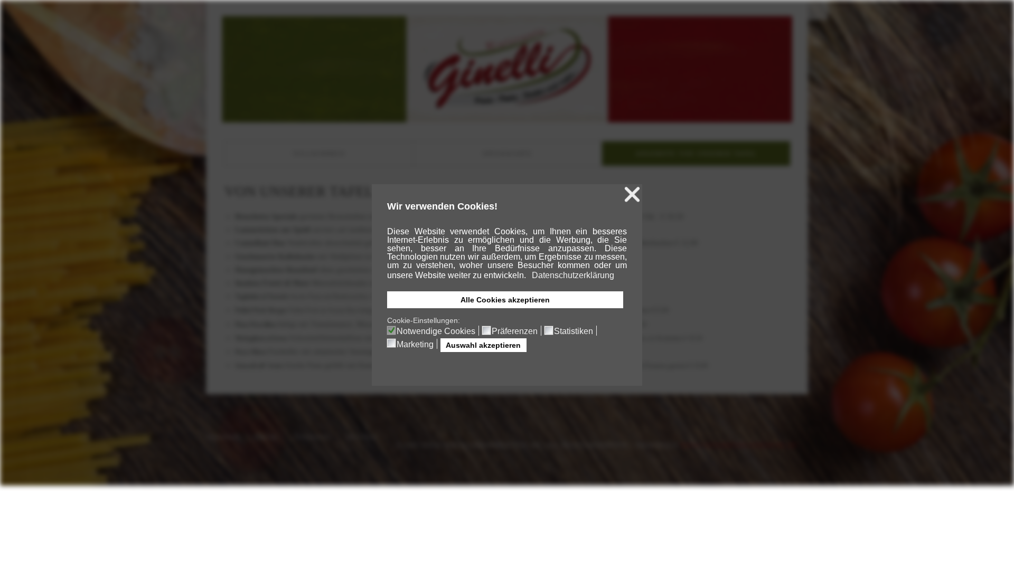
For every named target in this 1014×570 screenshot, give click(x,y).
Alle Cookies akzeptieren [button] (505, 300)
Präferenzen (515, 331)
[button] (527, 276)
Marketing (415, 344)
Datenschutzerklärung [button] (573, 275)
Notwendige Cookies (436, 331)
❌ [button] (632, 194)
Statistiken (573, 331)
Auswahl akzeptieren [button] (483, 345)
